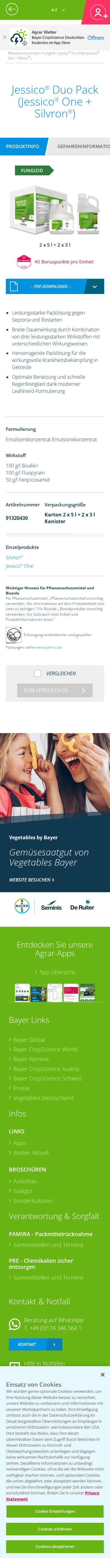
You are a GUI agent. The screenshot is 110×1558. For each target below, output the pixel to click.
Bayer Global (29, 1039)
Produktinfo (22, 146)
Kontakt (27, 1344)
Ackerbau (25, 1181)
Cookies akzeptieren (55, 1546)
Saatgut (22, 1191)
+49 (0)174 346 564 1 (56, 1328)
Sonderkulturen (33, 1200)
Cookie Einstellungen (55, 1511)
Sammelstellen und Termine (48, 1244)
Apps (19, 1142)
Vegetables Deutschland (43, 1097)
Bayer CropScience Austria (46, 1068)
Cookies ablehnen (55, 1529)
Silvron (14, 557)
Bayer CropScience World (45, 1049)
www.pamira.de (49, 647)
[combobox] (55, 286)
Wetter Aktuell (31, 1152)
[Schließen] (4, 37)
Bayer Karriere (31, 1059)
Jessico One (19, 566)
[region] (55, 1462)
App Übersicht (57, 972)
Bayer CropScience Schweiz (47, 1078)
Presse (21, 1088)
